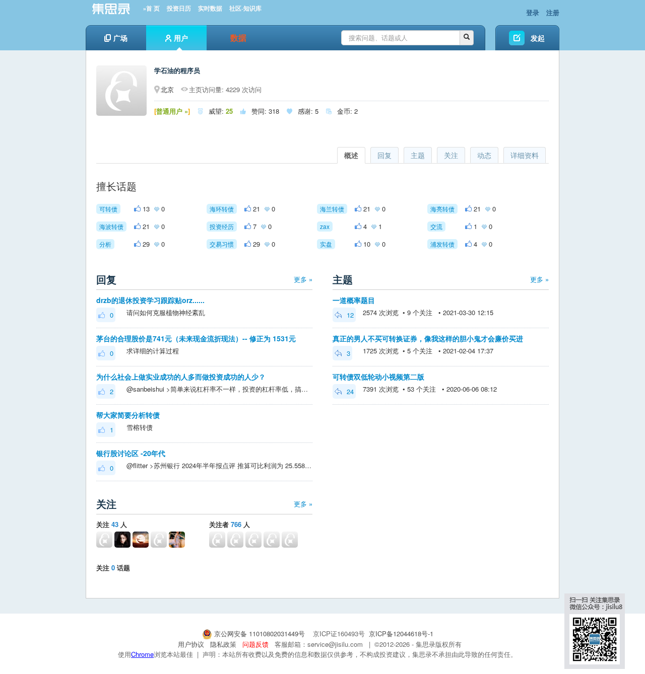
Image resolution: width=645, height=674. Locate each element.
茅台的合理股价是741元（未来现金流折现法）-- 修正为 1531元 (196, 338)
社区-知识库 (245, 8)
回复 (384, 155)
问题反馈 (255, 644)
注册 (552, 12)
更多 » (303, 279)
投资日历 (179, 8)
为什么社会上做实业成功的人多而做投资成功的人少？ (181, 376)
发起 (538, 38)
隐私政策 (223, 644)
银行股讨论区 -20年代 (130, 453)
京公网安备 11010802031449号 (259, 633)
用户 (181, 38)
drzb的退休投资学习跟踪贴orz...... (150, 300)
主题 (418, 155)
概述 (351, 155)
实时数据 (210, 8)
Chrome (142, 654)
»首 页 (151, 8)
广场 (120, 38)
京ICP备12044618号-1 (401, 633)
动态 (484, 155)
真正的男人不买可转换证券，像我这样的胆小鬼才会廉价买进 (428, 338)
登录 (532, 12)
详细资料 (524, 155)
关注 (451, 155)
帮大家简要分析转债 (128, 415)
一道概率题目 (354, 300)
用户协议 (191, 644)
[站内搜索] (467, 37)
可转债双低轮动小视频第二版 (378, 376)
